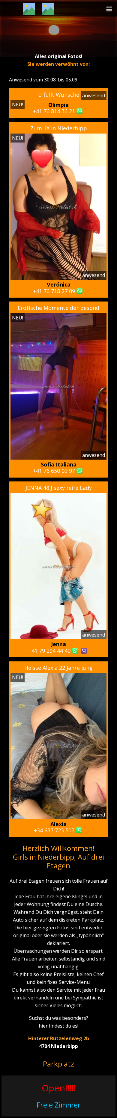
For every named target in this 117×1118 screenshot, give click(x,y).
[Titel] (29, 9)
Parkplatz (58, 1064)
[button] (109, 9)
